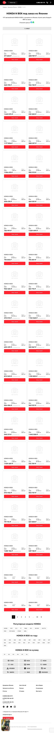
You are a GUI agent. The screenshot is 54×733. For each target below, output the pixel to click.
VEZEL (25, 631)
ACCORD (5, 628)
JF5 (22, 654)
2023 (20, 640)
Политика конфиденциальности (35, 729)
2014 (14, 642)
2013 (19, 642)
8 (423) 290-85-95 (8, 702)
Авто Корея (39, 685)
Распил (21, 688)
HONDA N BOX (8, 51)
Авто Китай (22, 685)
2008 (43, 642)
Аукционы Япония (8, 685)
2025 (10, 640)
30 (37, 617)
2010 (34, 642)
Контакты (39, 691)
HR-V (31, 628)
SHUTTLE (44, 628)
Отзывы (21, 691)
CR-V (16, 628)
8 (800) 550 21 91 (40, 2)
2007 (49, 642)
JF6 (26, 654)
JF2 (9, 654)
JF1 (4, 654)
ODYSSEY (37, 628)
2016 (5, 642)
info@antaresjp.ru (7, 714)
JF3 (13, 654)
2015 (10, 642)
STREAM (19, 631)
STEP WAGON (12, 631)
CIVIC (11, 628)
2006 (5, 645)
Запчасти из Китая (8, 688)
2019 (39, 640)
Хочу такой (15, 59)
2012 (24, 642)
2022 (25, 640)
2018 (44, 640)
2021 (30, 640)
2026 (5, 640)
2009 (38, 642)
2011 (29, 642)
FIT (21, 628)
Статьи (5, 691)
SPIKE (5, 631)
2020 (34, 640)
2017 (49, 640)
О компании (39, 688)
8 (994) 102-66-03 (8, 698)
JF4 (18, 654)
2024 (15, 640)
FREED (25, 628)
